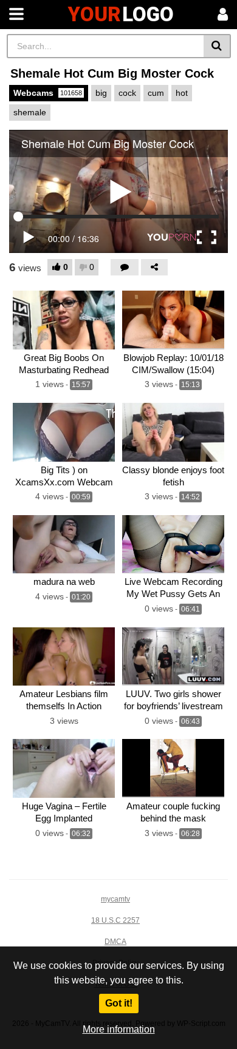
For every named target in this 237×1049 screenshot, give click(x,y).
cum (156, 93)
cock (127, 93)
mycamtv (115, 899)
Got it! (118, 1003)
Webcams (47, 93)
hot (182, 93)
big (101, 93)
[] (217, 46)
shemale (29, 112)
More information (119, 1029)
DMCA (115, 941)
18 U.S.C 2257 (115, 920)
